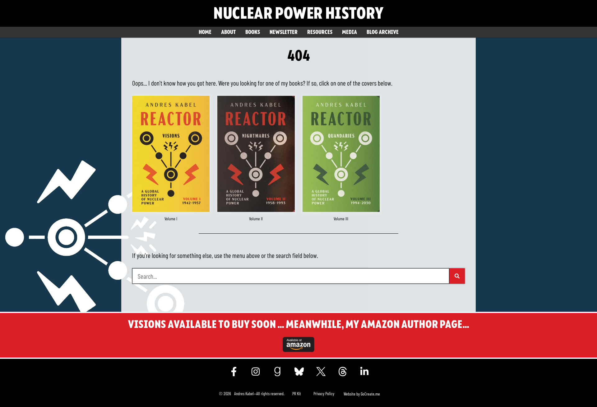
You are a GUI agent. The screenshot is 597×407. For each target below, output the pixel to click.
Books (252, 32)
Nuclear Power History (298, 13)
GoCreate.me (370, 393)
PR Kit (296, 393)
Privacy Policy (323, 393)
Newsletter (284, 32)
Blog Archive (383, 32)
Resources (319, 32)
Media (349, 32)
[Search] (457, 276)
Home (205, 32)
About (228, 32)
